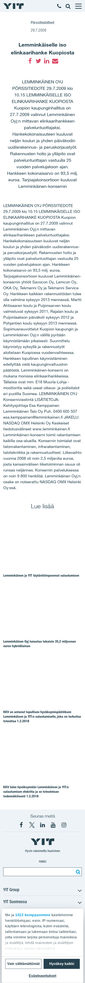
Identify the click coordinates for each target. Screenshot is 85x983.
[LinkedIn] (46, 60)
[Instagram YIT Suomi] (63, 824)
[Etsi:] (77, 872)
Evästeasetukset (42, 976)
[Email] (55, 60)
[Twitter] (38, 60)
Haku (42, 861)
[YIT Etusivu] (13, 6)
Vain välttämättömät (23, 964)
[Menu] (78, 6)
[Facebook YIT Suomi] (21, 824)
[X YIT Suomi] (31, 824)
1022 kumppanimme (32, 915)
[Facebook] (30, 60)
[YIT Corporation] (42, 824)
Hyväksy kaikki (61, 964)
